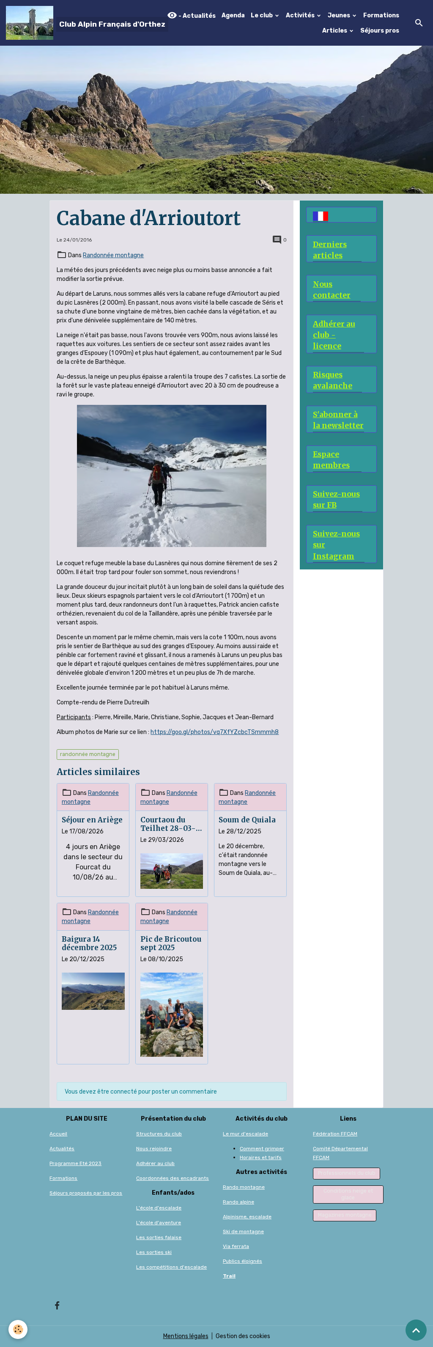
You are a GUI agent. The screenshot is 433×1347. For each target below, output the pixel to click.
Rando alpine (238, 1202)
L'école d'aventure (158, 1223)
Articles (335, 30)
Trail (229, 1276)
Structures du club (159, 1134)
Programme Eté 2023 (75, 1163)
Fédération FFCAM (335, 1134)
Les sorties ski (154, 1252)
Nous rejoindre (154, 1149)
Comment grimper (262, 1149)
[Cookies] (17, 1329)
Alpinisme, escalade (247, 1217)
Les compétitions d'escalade (171, 1267)
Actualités (61, 1149)
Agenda (233, 15)
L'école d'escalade (158, 1208)
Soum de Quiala (247, 820)
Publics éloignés (242, 1261)
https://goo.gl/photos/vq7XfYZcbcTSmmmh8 (215, 732)
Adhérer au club (155, 1163)
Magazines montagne (345, 1215)
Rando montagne (244, 1187)
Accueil (58, 1134)
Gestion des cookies (243, 1336)
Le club (262, 15)
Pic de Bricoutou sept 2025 (170, 943)
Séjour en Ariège (92, 820)
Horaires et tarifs (261, 1157)
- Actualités (196, 15)
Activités (301, 15)
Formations (381, 15)
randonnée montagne (87, 754)
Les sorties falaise (158, 1237)
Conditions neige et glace (348, 1194)
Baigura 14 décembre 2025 (89, 943)
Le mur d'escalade (245, 1134)
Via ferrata (236, 1246)
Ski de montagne (243, 1231)
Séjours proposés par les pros (85, 1193)
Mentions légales (185, 1336)
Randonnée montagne (113, 255)
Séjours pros (379, 30)
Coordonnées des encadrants (172, 1178)
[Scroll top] (416, 1330)
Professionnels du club (346, 1173)
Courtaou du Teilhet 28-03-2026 (168, 824)
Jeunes (339, 15)
